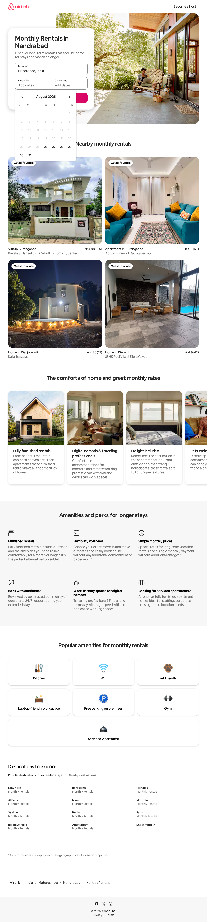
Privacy (97, 915)
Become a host (184, 6)
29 (69, 147)
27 (53, 147)
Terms (110, 915)
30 (21, 155)
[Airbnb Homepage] (18, 6)
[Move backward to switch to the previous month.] (22, 97)
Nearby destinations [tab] (82, 775)
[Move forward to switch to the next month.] (69, 97)
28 (61, 147)
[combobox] (51, 70)
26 (45, 147)
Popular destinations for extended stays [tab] (35, 775)
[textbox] (33, 85)
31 (29, 155)
